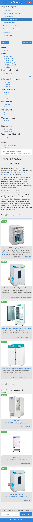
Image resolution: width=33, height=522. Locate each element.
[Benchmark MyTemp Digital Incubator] (16, 275)
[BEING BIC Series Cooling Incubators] (16, 407)
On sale (6, 50)
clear (30, 76)
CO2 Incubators (8, 16)
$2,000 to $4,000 (9, 58)
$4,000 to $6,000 (9, 61)
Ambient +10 (8, 86)
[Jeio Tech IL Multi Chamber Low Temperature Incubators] (16, 355)
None (5, 113)
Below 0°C (7, 82)
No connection (8, 129)
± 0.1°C (6, 137)
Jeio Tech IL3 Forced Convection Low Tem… (16, 328)
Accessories (6, 32)
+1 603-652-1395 (17, 520)
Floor (5, 106)
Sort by (3, 215)
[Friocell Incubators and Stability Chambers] (16, 444)
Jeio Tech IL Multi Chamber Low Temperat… (16, 368)
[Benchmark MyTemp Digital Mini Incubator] (16, 235)
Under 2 (6, 92)
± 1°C (5, 139)
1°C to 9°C (7, 84)
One (5, 115)
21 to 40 (6, 98)
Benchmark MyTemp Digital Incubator (16, 288)
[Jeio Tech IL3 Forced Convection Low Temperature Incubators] (16, 315)
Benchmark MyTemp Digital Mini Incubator (17, 248)
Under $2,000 (8, 56)
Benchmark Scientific (10, 145)
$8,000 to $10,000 (9, 63)
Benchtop (7, 104)
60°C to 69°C (8, 73)
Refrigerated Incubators (10, 19)
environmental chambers (9, 187)
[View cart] (29, 2)
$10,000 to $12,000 (10, 65)
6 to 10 (6, 96)
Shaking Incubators (9, 22)
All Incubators (7, 10)
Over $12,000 (8, 67)
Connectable (8, 131)
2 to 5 (5, 94)
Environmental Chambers (11, 29)
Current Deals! (7, 35)
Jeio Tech (6, 147)
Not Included (8, 121)
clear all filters (27, 42)
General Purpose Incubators (12, 13)
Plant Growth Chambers (10, 26)
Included (6, 123)
